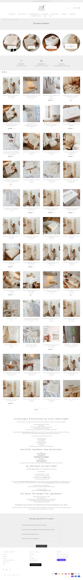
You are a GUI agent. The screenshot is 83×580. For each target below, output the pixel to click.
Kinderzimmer (15, 19)
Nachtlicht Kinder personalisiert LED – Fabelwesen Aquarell (31, 96)
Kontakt (4, 558)
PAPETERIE (64, 14)
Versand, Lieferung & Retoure (8, 560)
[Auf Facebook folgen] (3, 569)
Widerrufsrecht (33, 562)
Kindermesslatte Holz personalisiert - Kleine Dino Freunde (11, 400)
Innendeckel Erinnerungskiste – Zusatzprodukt (71, 152)
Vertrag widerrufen (35, 564)
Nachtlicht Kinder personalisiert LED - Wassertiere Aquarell (11, 373)
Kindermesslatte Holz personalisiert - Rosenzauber (71, 373)
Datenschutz (32, 558)
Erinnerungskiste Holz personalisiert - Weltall (31, 180)
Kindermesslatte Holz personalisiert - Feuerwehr (71, 263)
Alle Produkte (41, 546)
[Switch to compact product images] (6, 72)
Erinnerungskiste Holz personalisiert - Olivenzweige (51, 180)
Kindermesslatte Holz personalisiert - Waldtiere (71, 237)
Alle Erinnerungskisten (71, 46)
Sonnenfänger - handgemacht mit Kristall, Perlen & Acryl (71, 345)
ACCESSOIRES (72, 14)
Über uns (4, 554)
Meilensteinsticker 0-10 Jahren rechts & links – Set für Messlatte (11, 209)
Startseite (5, 19)
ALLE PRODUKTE (11, 14)
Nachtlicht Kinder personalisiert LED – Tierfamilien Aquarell (51, 291)
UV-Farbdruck (51, 47)
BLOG (50, 15)
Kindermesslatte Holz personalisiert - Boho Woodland (31, 263)
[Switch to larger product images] (2, 72)
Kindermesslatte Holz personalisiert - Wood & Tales (71, 319)
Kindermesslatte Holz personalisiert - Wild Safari (11, 237)
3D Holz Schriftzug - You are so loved (11, 345)
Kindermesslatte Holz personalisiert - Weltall (51, 319)
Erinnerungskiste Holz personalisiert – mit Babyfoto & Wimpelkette (11, 180)
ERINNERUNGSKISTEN (34, 14)
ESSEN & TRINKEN (55, 14)
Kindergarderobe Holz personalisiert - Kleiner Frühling (51, 345)
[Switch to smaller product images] (4, 72)
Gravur (32, 47)
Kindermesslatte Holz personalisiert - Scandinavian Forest (31, 237)
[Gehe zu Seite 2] (47, 408)
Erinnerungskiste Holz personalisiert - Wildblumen (11, 263)
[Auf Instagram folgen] (6, 569)
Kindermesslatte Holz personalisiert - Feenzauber (31, 400)
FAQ (4, 564)
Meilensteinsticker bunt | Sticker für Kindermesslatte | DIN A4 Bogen (31, 319)
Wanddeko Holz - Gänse (11, 318)
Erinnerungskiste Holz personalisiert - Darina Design (31, 291)
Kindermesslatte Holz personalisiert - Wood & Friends (31, 209)
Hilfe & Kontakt (6, 562)
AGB (30, 556)
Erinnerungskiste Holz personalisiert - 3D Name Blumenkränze (71, 209)
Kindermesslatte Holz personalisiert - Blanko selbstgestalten (51, 124)
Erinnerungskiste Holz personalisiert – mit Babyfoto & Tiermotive (71, 96)
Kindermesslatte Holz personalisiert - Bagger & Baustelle (51, 209)
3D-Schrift (12, 47)
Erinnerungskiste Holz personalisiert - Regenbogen (51, 400)
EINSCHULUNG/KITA (22, 14)
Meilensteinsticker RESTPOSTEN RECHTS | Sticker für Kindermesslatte (11, 152)
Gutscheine (5, 556)
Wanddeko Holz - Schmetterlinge (71, 399)
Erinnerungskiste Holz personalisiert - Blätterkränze (71, 124)
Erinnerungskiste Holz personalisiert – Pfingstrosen (51, 237)
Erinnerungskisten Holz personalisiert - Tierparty (31, 345)
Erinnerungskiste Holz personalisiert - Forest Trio (71, 291)
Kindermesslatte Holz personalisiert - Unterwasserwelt (51, 263)
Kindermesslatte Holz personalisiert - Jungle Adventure (71, 180)
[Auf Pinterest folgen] (9, 569)
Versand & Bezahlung (34, 560)
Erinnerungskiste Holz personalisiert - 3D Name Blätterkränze (11, 124)
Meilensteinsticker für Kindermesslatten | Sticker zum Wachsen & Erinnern (31, 125)
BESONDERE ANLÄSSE (36, 15)
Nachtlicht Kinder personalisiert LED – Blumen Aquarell (31, 373)
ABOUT (45, 15)
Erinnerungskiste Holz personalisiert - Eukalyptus (51, 373)
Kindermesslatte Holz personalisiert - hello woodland (11, 96)
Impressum (32, 554)
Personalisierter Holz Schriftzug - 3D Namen (51, 96)
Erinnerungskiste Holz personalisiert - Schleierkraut (51, 152)
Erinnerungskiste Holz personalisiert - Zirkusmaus (11, 291)
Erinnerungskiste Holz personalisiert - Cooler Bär (31, 152)
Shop (10, 19)
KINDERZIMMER (45, 14)
